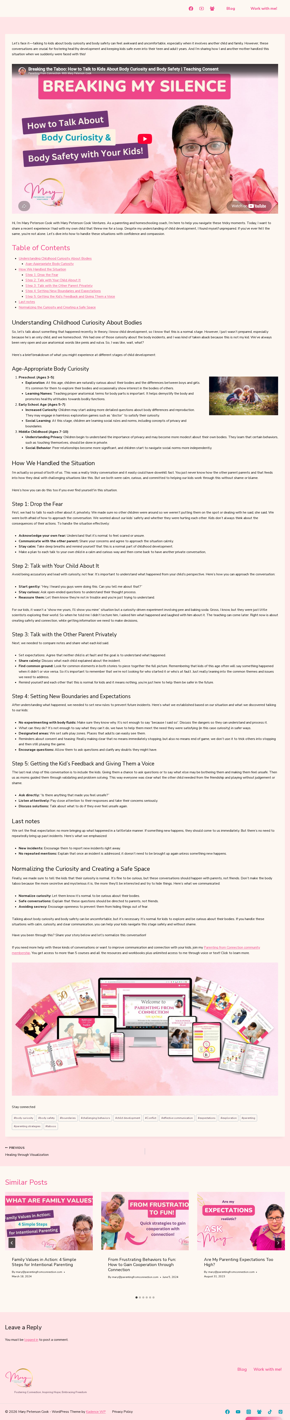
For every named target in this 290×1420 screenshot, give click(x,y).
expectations (206, 1118)
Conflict (150, 1118)
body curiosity (23, 1118)
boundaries (68, 1118)
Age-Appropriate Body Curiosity (49, 263)
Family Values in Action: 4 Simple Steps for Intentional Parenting (44, 1262)
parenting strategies (27, 1126)
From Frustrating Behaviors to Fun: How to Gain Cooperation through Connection (142, 1265)
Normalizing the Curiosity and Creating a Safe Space (57, 307)
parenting (248, 1118)
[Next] (278, 1243)
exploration (229, 1118)
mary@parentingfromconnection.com (39, 1272)
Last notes (27, 301)
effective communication (177, 1118)
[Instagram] (248, 1411)
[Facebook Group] (212, 8)
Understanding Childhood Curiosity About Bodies (55, 258)
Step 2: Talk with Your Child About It (53, 280)
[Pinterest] (280, 1411)
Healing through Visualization (27, 1151)
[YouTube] (201, 8)
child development (127, 1118)
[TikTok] (270, 1411)
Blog (231, 8)
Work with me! (264, 8)
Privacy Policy (122, 1411)
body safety (46, 1118)
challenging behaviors (95, 1118)
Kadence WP (96, 1411)
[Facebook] (191, 8)
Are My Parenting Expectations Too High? (238, 1262)
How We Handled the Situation (42, 269)
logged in (31, 1339)
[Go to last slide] (11, 1243)
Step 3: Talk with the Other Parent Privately (59, 285)
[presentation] (49, 1221)
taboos (50, 1126)
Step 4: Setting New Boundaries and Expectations (63, 291)
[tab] (136, 1297)
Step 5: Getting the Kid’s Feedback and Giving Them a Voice (70, 296)
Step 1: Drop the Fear (41, 274)
